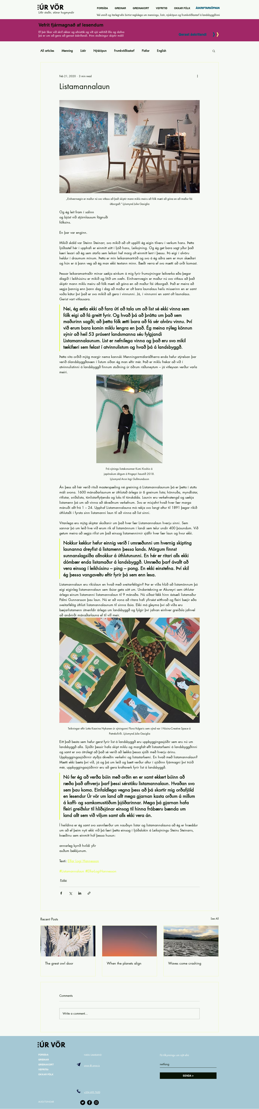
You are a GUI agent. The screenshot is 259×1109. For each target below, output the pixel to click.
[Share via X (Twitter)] (70, 893)
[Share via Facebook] (61, 893)
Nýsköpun (100, 51)
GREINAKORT (46, 1064)
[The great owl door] (68, 941)
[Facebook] (89, 1102)
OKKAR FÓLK (45, 1074)
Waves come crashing (184, 963)
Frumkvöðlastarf (124, 51)
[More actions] (197, 76)
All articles (47, 51)
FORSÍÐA (43, 1054)
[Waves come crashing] (191, 941)
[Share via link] (89, 893)
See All (215, 918)
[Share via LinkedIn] (80, 893)
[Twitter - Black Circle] (82, 1102)
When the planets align (124, 963)
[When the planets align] (129, 941)
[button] (214, 50)
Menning (67, 51)
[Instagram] (96, 1102)
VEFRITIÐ (43, 1069)
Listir (83, 51)
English (161, 51)
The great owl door (59, 963)
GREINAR (43, 1059)
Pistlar (145, 51)
